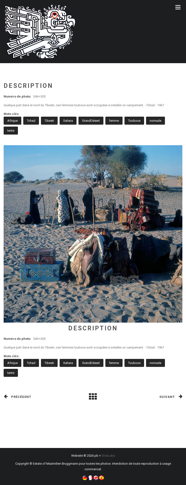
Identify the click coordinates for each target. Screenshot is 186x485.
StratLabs (108, 455)
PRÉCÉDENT (21, 397)
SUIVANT (167, 397)
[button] (84, 477)
